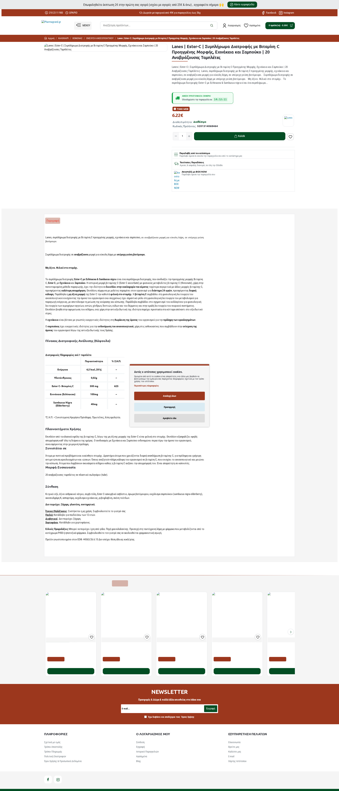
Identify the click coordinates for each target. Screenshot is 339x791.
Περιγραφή (52, 220)
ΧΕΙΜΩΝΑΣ (77, 38)
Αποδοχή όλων (169, 395)
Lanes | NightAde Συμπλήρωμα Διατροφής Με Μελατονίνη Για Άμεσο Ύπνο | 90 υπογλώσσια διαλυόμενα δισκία (125, 650)
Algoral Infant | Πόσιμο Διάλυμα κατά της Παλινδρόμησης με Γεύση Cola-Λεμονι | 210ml (235, 650)
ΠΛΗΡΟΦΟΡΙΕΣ (56, 734)
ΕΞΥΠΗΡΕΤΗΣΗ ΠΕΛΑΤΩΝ (247, 734)
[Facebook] (48, 779)
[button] (240, 136)
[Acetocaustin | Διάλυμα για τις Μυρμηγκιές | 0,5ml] (182, 617)
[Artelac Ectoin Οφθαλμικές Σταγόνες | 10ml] (292, 617)
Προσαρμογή (169, 407)
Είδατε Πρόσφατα (98, 583)
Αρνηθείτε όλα (169, 418)
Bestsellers (78, 583)
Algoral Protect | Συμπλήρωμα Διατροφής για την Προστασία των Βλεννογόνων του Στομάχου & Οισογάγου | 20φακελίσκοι (69, 650)
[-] (176, 136)
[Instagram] (58, 779)
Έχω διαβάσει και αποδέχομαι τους (171, 717)
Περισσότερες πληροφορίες (146, 385)
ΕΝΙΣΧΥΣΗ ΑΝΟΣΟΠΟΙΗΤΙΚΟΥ (100, 38)
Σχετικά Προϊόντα (56, 583)
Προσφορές (120, 583)
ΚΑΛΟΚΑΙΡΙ (63, 38)
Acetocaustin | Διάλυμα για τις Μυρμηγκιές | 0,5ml (181, 648)
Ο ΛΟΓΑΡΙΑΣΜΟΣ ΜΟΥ (153, 734)
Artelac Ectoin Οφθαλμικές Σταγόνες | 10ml (292, 646)
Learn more (52, 553)
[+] (189, 136)
